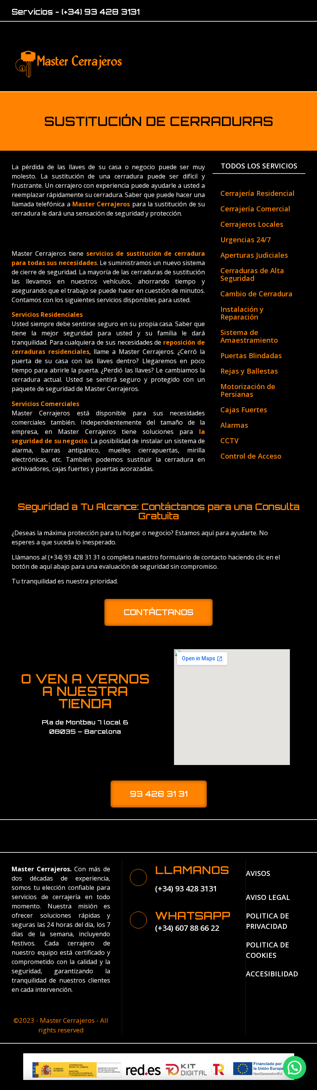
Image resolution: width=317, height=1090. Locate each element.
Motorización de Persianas (247, 390)
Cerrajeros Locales (251, 224)
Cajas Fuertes (243, 409)
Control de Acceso (250, 456)
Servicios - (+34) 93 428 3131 (76, 12)
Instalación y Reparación (242, 312)
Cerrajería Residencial (257, 193)
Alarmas (234, 425)
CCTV (229, 440)
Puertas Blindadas (251, 355)
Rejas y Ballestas (249, 371)
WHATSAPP (192, 915)
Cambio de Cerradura (256, 293)
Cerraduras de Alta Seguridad (252, 274)
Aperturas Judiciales (254, 255)
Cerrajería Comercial (255, 208)
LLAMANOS (192, 870)
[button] (219, 62)
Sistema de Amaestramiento (249, 336)
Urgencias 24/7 (245, 239)
